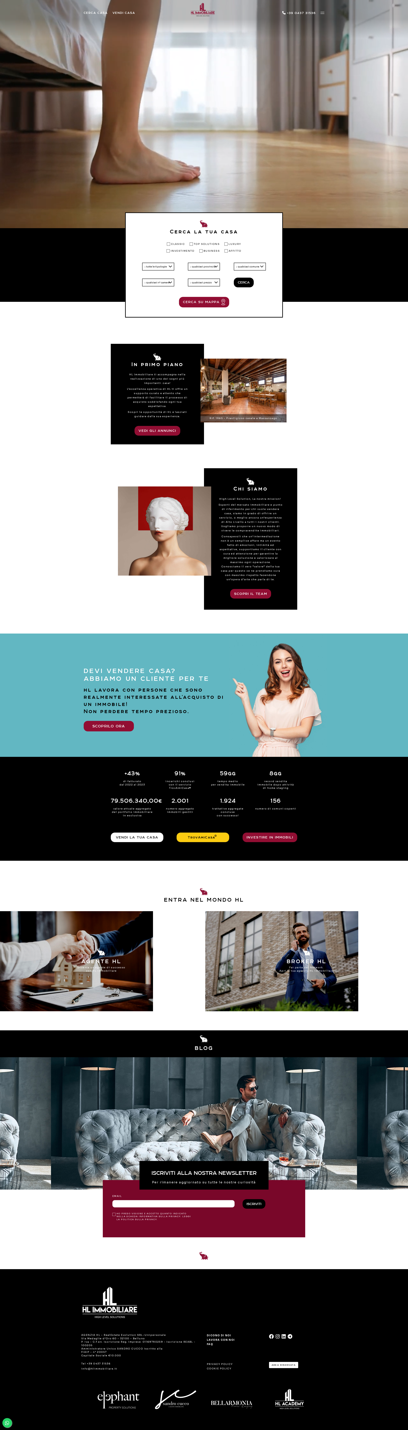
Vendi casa (124, 13)
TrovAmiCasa (202, 836)
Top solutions (207, 243)
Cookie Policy (219, 1368)
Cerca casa (96, 13)
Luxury (235, 243)
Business (212, 250)
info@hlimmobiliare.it (99, 1368)
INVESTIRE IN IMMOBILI (270, 837)
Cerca (244, 282)
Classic (178, 243)
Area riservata (284, 1365)
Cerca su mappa (202, 302)
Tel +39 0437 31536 (96, 1363)
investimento (183, 250)
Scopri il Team (250, 594)
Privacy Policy (220, 1364)
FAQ (210, 1344)
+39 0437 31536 (301, 13)
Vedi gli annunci (157, 430)
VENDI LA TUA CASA (137, 837)
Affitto (235, 250)
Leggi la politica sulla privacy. (154, 1218)
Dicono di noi (219, 1335)
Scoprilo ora (108, 726)
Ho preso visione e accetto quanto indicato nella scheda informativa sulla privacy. (154, 1216)
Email (117, 1196)
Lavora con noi (221, 1339)
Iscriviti (254, 1204)
